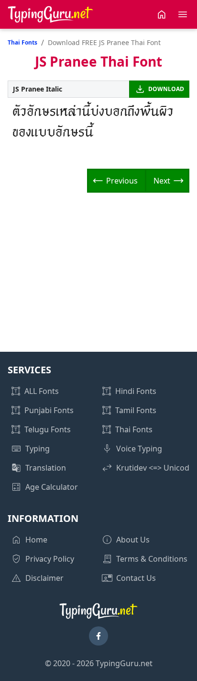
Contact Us (136, 578)
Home (36, 539)
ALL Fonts (41, 391)
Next (161, 180)
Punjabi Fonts (49, 410)
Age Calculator (51, 487)
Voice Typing (139, 448)
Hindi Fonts (135, 391)
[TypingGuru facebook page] (98, 636)
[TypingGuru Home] (51, 14)
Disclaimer (44, 578)
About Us (133, 539)
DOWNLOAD (166, 89)
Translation (45, 467)
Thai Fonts (22, 42)
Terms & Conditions (151, 559)
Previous (122, 180)
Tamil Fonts (135, 410)
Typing (37, 448)
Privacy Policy (49, 559)
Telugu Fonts (47, 429)
